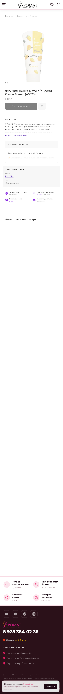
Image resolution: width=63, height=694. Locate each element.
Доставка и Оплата (10, 675)
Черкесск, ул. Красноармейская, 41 (23, 658)
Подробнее (28, 684)
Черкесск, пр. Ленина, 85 (19, 653)
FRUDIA (9, 176)
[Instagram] (34, 614)
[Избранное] (52, 4)
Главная (9, 16)
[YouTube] (6, 614)
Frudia (33, 16)
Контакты (39, 675)
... (26, 16)
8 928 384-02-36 (20, 631)
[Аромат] (27, 4)
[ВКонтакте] (15, 614)
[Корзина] (58, 4)
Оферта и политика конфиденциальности (17, 678)
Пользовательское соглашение (44, 678)
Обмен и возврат (27, 675)
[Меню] (4, 5)
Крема (20, 16)
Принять (51, 686)
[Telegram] (24, 614)
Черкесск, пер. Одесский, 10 (20, 663)
